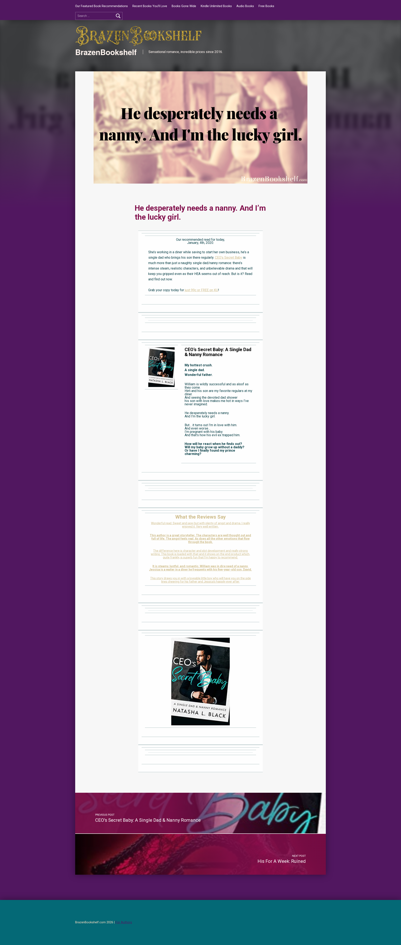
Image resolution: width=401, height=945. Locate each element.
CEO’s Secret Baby (228, 258)
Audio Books (245, 6)
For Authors (123, 922)
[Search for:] (99, 16)
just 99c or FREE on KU (201, 290)
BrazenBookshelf (106, 52)
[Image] (161, 367)
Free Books (266, 6)
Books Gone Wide (184, 6)
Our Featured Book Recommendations (101, 6)
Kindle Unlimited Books (216, 6)
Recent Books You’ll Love (149, 6)
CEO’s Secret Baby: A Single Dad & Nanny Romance (218, 352)
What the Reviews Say (200, 517)
